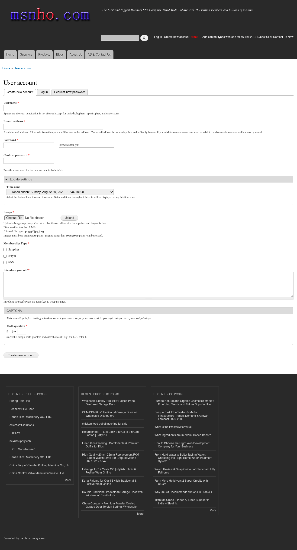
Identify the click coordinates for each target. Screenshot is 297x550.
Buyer (12, 255)
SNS (11, 262)
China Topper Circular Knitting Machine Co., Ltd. (40, 465)
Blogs (60, 54)
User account (23, 68)
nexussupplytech (20, 441)
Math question (16, 325)
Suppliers (26, 54)
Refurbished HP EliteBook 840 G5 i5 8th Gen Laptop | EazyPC (110, 433)
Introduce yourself (16, 270)
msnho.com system (32, 538)
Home (10, 54)
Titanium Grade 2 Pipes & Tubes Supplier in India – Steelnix (182, 501)
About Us (76, 54)
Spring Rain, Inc (20, 401)
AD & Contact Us (99, 54)
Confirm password (16, 155)
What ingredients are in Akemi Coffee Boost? (183, 435)
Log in (158, 37)
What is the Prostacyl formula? (174, 427)
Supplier (13, 249)
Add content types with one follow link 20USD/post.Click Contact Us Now (248, 37)
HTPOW (15, 433)
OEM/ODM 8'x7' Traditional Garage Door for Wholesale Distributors (109, 413)
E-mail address (14, 121)
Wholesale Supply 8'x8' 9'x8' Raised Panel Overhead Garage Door (109, 402)
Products (44, 54)
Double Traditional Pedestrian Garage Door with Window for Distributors (112, 493)
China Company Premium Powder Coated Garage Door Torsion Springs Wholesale (109, 504)
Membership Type (16, 243)
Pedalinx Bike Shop (22, 409)
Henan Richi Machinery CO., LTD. (31, 417)
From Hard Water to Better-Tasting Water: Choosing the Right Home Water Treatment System (183, 457)
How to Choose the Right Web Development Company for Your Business (182, 444)
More (68, 480)
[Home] (49, 15)
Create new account (177, 37)
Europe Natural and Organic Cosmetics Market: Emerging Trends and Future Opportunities (184, 402)
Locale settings (21, 179)
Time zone (13, 186)
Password (10, 139)
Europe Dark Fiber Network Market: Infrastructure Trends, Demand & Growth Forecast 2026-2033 (181, 415)
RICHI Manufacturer (22, 449)
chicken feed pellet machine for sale (104, 423)
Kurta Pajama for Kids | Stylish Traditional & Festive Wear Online (109, 482)
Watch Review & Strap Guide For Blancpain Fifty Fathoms (185, 470)
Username (11, 102)
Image (8, 212)
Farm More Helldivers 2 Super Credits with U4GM (181, 482)
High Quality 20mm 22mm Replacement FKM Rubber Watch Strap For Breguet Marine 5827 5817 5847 (110, 457)
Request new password (69, 92)
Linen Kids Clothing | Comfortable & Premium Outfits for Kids (110, 444)
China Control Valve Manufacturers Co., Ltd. (37, 473)
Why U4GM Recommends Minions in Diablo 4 (183, 492)
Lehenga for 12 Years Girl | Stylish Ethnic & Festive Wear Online (109, 470)
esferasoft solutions (22, 425)
